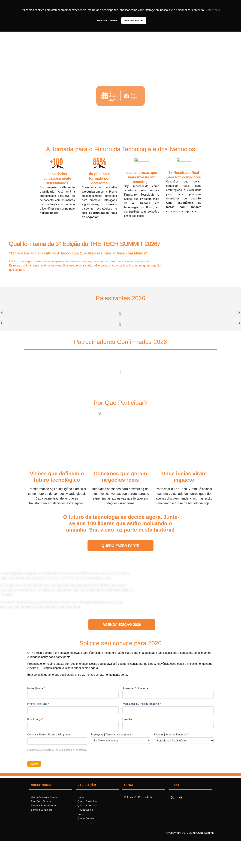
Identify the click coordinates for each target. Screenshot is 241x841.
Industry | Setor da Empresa (171, 734)
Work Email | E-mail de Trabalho (141, 703)
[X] (172, 797)
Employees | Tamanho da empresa (112, 734)
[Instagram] (180, 797)
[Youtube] (187, 797)
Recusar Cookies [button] (107, 20)
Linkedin (127, 719)
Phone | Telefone (38, 703)
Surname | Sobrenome (136, 688)
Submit (34, 763)
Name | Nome (36, 688)
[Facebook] (176, 797)
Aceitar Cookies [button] (133, 20)
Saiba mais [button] (213, 9)
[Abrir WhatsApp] (232, 832)
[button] (2, 312)
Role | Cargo (35, 719)
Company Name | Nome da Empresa (49, 734)
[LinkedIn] (184, 797)
